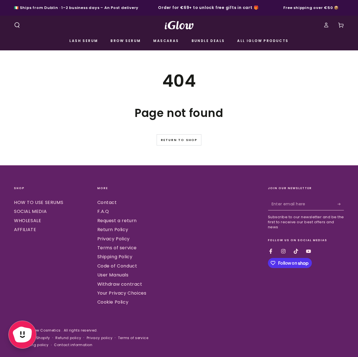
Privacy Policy (113, 239)
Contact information (73, 345)
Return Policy (112, 229)
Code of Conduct (117, 266)
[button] (17, 25)
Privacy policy (99, 338)
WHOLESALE (27, 220)
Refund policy (68, 338)
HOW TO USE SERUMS (38, 202)
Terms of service (117, 248)
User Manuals (113, 275)
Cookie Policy (113, 302)
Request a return (117, 220)
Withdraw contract (119, 284)
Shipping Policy (115, 256)
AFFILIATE (25, 229)
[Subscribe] (341, 204)
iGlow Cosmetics (45, 330)
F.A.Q (103, 211)
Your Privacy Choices (122, 293)
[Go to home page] (179, 25)
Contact (107, 202)
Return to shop (179, 140)
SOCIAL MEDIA (30, 211)
